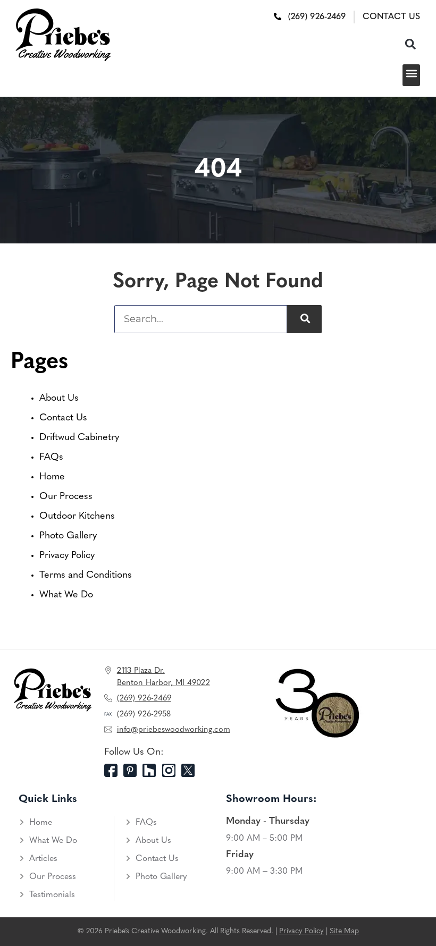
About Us (59, 398)
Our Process (66, 497)
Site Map (344, 931)
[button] (410, 44)
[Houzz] (152, 770)
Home (52, 477)
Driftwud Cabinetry (79, 438)
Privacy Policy (67, 556)
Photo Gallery (68, 536)
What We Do (66, 595)
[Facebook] (113, 770)
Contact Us (63, 418)
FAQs (51, 457)
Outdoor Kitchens (77, 516)
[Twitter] (190, 770)
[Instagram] (171, 770)
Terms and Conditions (85, 575)
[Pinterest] (132, 770)
